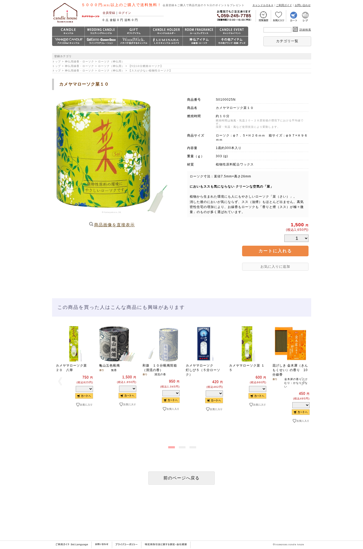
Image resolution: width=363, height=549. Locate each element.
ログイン (125, 12)
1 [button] (171, 446)
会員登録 (109, 12)
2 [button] (181, 446)
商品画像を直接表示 (114, 225)
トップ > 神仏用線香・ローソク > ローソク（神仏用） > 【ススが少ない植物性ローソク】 (113, 70)
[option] (74, 375)
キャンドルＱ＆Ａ (262, 5)
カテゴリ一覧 (287, 41)
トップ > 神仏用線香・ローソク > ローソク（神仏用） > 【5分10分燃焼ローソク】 (109, 66)
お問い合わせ (303, 5)
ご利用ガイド (284, 5)
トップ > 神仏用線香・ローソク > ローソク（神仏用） (88, 61)
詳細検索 (305, 29)
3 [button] (192, 446)
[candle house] (65, 22)
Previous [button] (60, 381)
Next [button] (303, 381)
